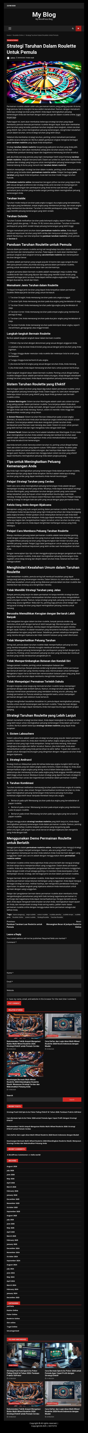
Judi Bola (10, 1306)
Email (10, 981)
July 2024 (10, 1269)
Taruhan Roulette (57, 917)
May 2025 (10, 1228)
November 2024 (13, 1252)
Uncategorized (13, 1331)
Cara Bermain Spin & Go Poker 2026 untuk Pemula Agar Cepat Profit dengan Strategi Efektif (63, 1355)
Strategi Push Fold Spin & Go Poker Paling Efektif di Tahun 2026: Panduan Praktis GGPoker (44, 1112)
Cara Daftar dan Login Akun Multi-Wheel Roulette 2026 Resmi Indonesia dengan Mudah (63, 1026)
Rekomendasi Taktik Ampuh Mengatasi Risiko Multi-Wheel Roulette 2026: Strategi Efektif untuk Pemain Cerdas (25, 1026)
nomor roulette (42, 914)
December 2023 (13, 1297)
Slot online (11, 1323)
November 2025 (13, 1203)
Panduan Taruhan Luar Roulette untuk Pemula (24, 924)
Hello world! (35, 1155)
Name (10, 973)
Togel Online (12, 1327)
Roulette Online (12, 40)
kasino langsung (18, 914)
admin (12, 58)
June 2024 (11, 1273)
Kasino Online (12, 1310)
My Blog (44, 14)
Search (10, 1095)
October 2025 (12, 1207)
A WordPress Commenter (17, 1155)
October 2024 (12, 1256)
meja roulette (31, 914)
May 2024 (10, 1277)
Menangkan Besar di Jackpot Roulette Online (63, 924)
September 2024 (13, 1261)
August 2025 (12, 1215)
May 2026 (10, 1179)
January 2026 (12, 1195)
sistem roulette (30, 917)
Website (10, 990)
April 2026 (11, 1183)
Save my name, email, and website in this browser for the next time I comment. (42, 999)
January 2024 (12, 1293)
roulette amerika (55, 914)
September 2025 (13, 1211)
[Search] (73, 28)
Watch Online (78, 28)
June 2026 (11, 1174)
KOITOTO (52, 1426)
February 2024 (12, 1289)
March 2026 (11, 1187)
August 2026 (12, 1166)
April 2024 (11, 1281)
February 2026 (12, 1191)
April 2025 (11, 1232)
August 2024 (12, 1265)
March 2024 (11, 1285)
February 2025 (12, 1240)
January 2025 (12, 1244)
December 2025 (13, 1199)
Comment (12, 942)
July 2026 (10, 1170)
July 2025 (10, 1220)
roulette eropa (68, 914)
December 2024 (13, 1248)
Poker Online (12, 1314)
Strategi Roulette (43, 917)
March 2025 (11, 1236)
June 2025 (11, 1224)
